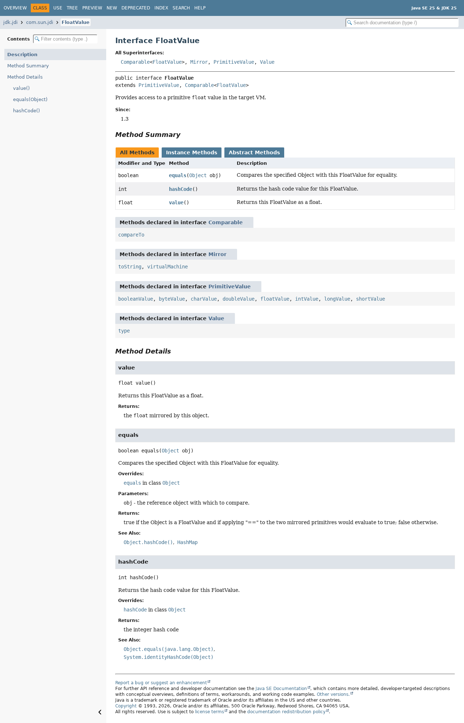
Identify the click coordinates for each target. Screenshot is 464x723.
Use (57, 8)
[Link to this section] (185, 134)
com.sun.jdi (39, 22)
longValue (337, 299)
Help (200, 8)
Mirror (199, 62)
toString (129, 266)
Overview (15, 8)
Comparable (135, 62)
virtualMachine (167, 266)
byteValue (172, 299)
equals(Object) (30, 99)
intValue (306, 299)
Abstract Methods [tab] (254, 152)
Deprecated (135, 8)
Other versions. (333, 694)
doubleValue (238, 299)
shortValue (370, 299)
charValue (204, 299)
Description (22, 54)
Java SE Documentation (281, 688)
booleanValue (135, 299)
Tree (72, 8)
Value (267, 62)
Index (161, 8)
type (124, 331)
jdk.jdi (10, 22)
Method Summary (28, 65)
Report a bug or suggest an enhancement (161, 682)
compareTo (131, 235)
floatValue (274, 299)
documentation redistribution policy (286, 711)
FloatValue (76, 22)
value (176, 202)
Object (198, 175)
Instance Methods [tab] (191, 152)
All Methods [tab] (137, 152)
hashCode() (26, 110)
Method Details (25, 77)
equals (177, 175)
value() (21, 88)
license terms (209, 711)
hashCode (180, 189)
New (112, 8)
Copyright (126, 706)
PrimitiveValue (234, 62)
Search (181, 8)
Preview (92, 8)
